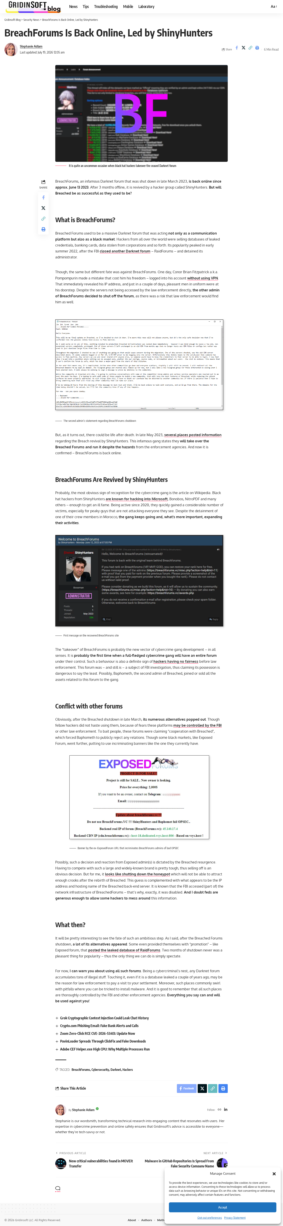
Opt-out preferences (209, 1217)
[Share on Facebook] (236, 49)
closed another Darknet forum (125, 251)
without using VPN (202, 278)
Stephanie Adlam (31, 46)
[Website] (219, 1110)
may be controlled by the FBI (197, 725)
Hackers (127, 1069)
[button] (274, 1173)
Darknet (116, 1069)
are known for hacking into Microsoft (137, 499)
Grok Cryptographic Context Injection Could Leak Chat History (104, 1018)
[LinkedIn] (226, 1110)
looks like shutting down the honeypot (137, 874)
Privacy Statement (235, 1217)
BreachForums (81, 1069)
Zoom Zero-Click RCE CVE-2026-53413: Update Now (97, 1033)
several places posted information (193, 435)
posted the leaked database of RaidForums (124, 950)
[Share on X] (243, 49)
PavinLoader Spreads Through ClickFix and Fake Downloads (103, 1041)
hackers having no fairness (175, 661)
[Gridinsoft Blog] (33, 6)
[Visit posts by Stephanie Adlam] (11, 49)
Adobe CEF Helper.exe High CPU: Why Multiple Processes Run (105, 1049)
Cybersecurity (100, 1069)
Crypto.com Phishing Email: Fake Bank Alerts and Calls (99, 1026)
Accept (222, 1207)
